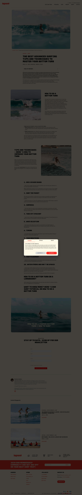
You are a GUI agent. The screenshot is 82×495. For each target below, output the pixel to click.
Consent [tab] (30, 240)
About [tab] (52, 240)
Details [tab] (41, 240)
